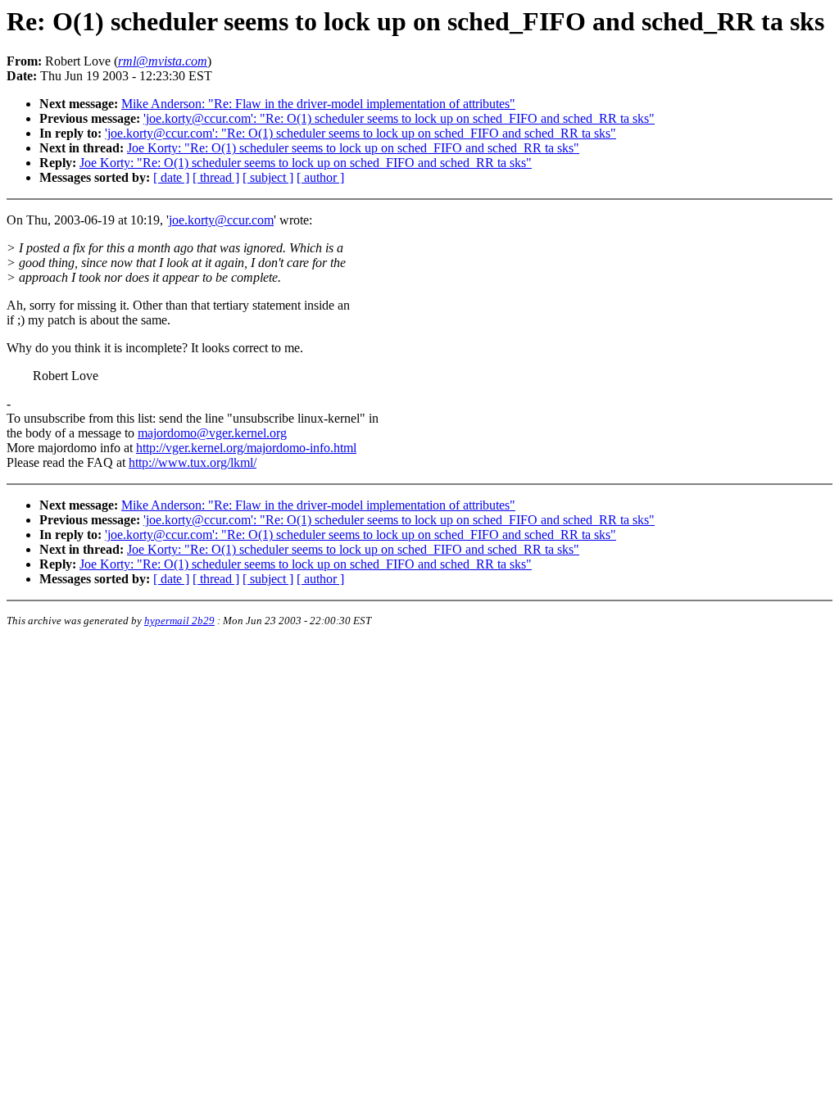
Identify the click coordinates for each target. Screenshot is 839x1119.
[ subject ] (268, 177)
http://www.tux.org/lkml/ (192, 462)
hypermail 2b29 (179, 620)
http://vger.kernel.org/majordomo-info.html (246, 448)
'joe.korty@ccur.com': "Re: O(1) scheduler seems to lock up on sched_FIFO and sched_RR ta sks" (399, 118)
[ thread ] (216, 177)
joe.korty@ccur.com (221, 220)
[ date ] (171, 177)
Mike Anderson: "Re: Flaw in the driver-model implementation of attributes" (318, 104)
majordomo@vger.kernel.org (212, 433)
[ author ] (320, 177)
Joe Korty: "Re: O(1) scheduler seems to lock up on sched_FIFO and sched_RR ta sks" (353, 148)
